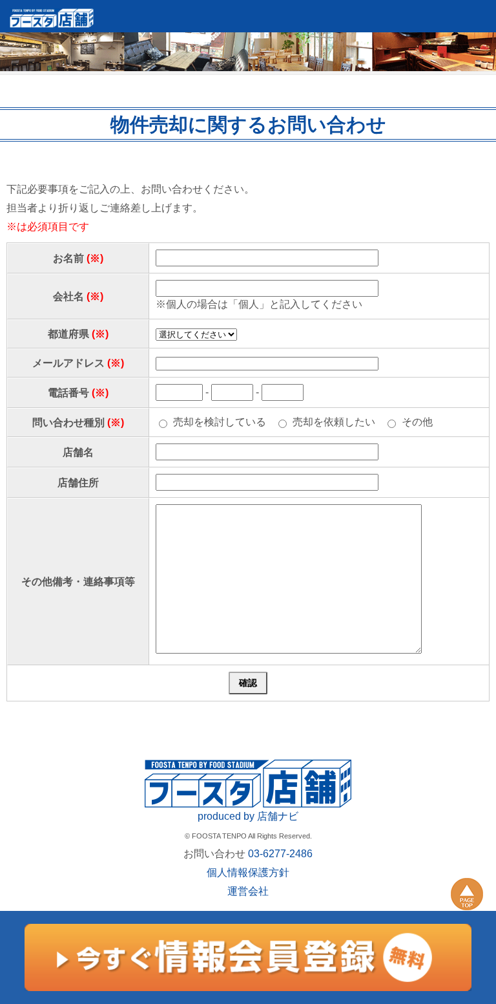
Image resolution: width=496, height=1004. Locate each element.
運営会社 (248, 891)
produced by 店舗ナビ (248, 816)
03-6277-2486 (280, 853)
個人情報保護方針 (248, 872)
